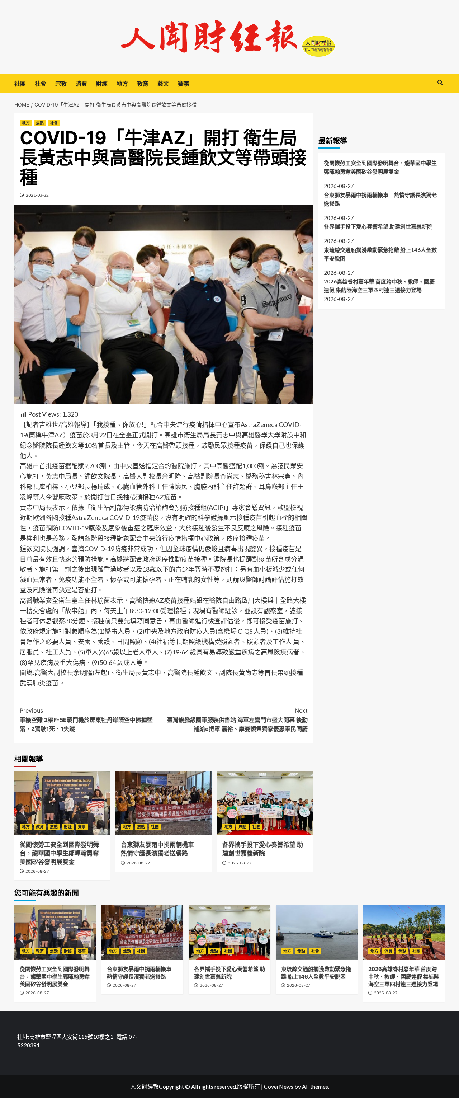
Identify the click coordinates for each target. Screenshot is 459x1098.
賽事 (183, 83)
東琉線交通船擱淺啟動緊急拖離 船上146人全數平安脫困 (380, 253)
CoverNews (278, 1086)
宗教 (61, 83)
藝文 (163, 83)
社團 (20, 83)
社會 (40, 83)
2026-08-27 (37, 871)
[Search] (440, 82)
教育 (142, 83)
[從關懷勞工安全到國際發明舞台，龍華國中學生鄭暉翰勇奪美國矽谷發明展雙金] (62, 803)
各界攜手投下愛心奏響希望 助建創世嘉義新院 (379, 226)
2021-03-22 (37, 195)
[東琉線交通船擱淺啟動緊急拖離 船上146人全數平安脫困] (317, 932)
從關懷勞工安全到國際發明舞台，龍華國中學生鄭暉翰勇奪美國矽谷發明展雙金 (59, 853)
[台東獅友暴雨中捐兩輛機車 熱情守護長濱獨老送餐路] (163, 803)
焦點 (40, 123)
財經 (102, 83)
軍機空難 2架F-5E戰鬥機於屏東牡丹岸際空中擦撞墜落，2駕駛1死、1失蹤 (86, 719)
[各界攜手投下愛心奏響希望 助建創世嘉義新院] (265, 803)
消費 (81, 83)
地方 (122, 83)
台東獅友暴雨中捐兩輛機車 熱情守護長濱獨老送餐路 (380, 198)
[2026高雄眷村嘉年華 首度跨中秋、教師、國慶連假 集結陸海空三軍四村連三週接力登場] (404, 932)
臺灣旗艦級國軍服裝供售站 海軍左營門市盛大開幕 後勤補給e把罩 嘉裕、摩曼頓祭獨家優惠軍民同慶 (237, 719)
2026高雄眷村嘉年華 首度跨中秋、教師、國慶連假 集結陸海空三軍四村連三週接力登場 (379, 285)
